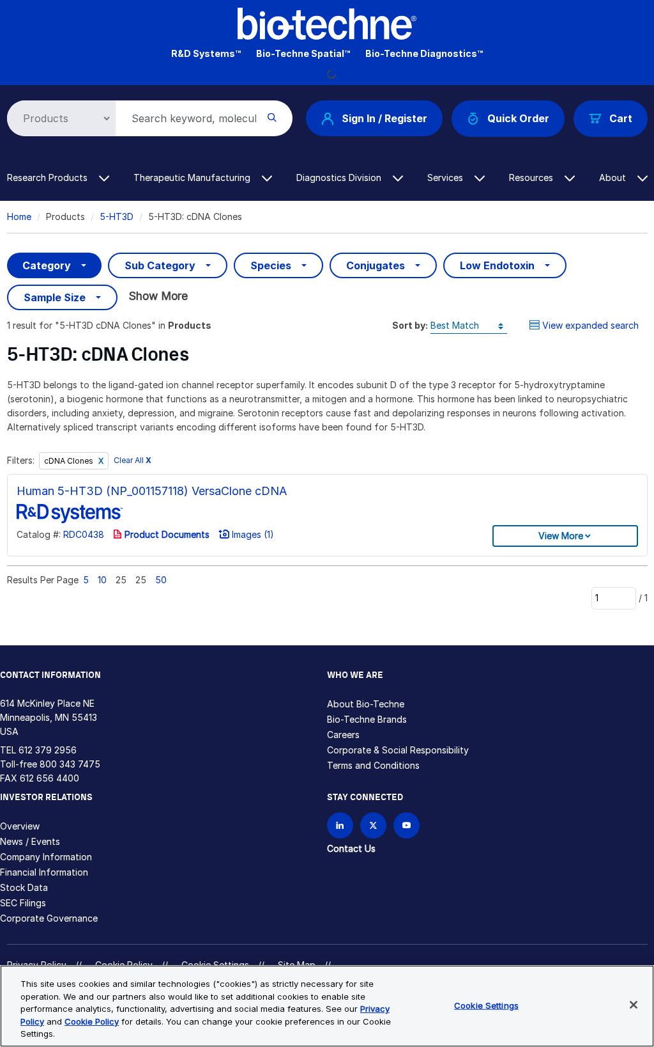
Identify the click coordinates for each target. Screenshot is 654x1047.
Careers (343, 734)
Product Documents (165, 534)
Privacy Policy (36, 964)
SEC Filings (23, 902)
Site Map (297, 964)
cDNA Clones (69, 461)
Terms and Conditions (373, 765)
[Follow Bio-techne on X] (373, 825)
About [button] (613, 177)
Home (19, 216)
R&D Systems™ (206, 53)
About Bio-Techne (365, 703)
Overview (20, 826)
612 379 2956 (48, 749)
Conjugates (375, 265)
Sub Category (160, 265)
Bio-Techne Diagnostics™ (424, 53)
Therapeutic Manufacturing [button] (193, 177)
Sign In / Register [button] (384, 118)
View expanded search (590, 325)
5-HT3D (116, 216)
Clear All (132, 461)
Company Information (46, 856)
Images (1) (251, 534)
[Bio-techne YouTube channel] (406, 825)
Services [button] (446, 177)
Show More (158, 296)
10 (102, 579)
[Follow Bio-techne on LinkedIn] (340, 825)
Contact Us (351, 848)
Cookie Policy (124, 964)
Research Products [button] (48, 177)
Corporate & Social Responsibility (398, 749)
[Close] (634, 1005)
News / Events (30, 841)
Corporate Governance (49, 918)
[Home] (327, 22)
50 (161, 579)
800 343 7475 (70, 764)
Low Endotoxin (497, 265)
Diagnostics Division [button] (340, 177)
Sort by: (410, 325)
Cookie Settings (486, 1005)
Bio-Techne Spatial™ (303, 53)
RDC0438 (83, 534)
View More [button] (560, 535)
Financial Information (44, 872)
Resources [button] (532, 177)
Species (270, 265)
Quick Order (518, 118)
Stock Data (24, 887)
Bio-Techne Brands (367, 719)
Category (46, 265)
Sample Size (55, 297)
